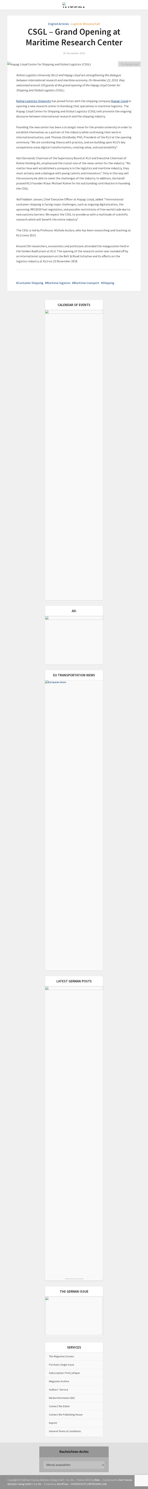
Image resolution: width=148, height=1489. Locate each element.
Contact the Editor (59, 1406)
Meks (97, 1480)
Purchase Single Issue (61, 1364)
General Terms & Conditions (65, 1431)
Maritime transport (86, 283)
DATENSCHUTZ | (79, 1484)
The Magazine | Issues (61, 1356)
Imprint (53, 1423)
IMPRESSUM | (95, 1484)
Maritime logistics (58, 283)
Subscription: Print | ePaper (64, 1373)
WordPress (62, 1484)
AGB (104, 1484)
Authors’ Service (58, 1389)
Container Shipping (30, 283)
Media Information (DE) (62, 1398)
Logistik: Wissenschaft (85, 24)
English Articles (58, 24)
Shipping (108, 283)
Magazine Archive (59, 1381)
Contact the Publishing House (66, 1414)
